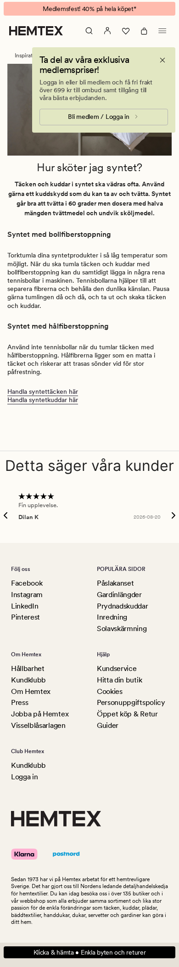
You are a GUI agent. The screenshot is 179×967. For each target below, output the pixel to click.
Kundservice (116, 668)
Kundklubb (28, 680)
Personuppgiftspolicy (131, 702)
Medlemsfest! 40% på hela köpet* (89, 9)
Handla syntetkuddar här (42, 399)
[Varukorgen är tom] (144, 31)
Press (19, 702)
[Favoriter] (126, 31)
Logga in (24, 776)
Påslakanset (115, 583)
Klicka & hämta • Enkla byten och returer (90, 952)
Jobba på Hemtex (39, 714)
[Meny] (162, 31)
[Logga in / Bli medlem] (107, 31)
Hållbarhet (28, 668)
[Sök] (89, 31)
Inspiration (27, 55)
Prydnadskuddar (122, 606)
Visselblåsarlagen (38, 725)
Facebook (26, 583)
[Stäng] (162, 60)
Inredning (112, 617)
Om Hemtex (30, 691)
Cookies (110, 691)
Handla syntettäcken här (42, 391)
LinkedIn (24, 606)
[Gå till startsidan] (36, 30)
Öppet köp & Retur (127, 714)
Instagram (27, 594)
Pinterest (25, 617)
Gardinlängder (119, 594)
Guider (107, 725)
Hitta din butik (119, 680)
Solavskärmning (122, 628)
